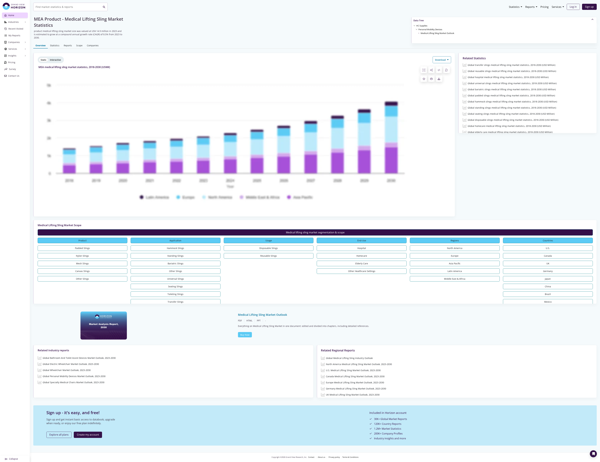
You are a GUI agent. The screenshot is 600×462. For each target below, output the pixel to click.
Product (82, 240)
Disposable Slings (268, 248)
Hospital (361, 248)
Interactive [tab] (55, 59)
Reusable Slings (268, 255)
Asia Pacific (454, 263)
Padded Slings (82, 248)
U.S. (548, 248)
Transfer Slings (175, 301)
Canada (548, 255)
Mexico (548, 301)
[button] (421, 25)
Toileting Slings (175, 294)
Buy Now (245, 334)
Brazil (548, 294)
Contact (311, 457)
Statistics (514, 7)
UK (547, 263)
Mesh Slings (82, 263)
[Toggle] (414, 25)
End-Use (361, 240)
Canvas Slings (82, 271)
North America (454, 248)
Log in (573, 6)
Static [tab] (43, 59)
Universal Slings (175, 278)
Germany (548, 271)
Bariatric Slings (175, 263)
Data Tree (418, 20)
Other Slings (82, 278)
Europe (454, 255)
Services (556, 7)
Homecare (361, 255)
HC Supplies (421, 25)
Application (175, 240)
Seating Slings (175, 286)
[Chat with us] (593, 453)
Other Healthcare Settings (361, 271)
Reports (530, 7)
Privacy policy (334, 457)
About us (321, 457)
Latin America (455, 271)
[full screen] (423, 69)
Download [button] (440, 59)
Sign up (589, 6)
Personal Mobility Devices (430, 29)
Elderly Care (361, 263)
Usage (268, 240)
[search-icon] (104, 7)
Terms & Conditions (350, 457)
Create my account (88, 434)
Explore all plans (59, 434)
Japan (548, 278)
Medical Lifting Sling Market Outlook (437, 33)
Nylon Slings (82, 255)
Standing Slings (175, 255)
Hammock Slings (175, 248)
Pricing (544, 7)
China (548, 286)
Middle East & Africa (454, 278)
